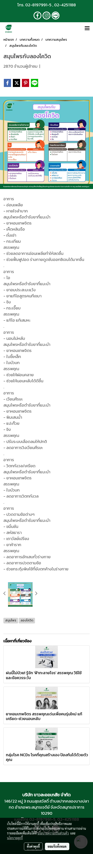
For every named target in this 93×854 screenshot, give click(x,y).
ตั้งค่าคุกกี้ (33, 846)
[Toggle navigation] (87, 28)
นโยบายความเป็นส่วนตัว (53, 833)
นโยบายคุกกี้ (15, 838)
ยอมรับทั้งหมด (57, 846)
